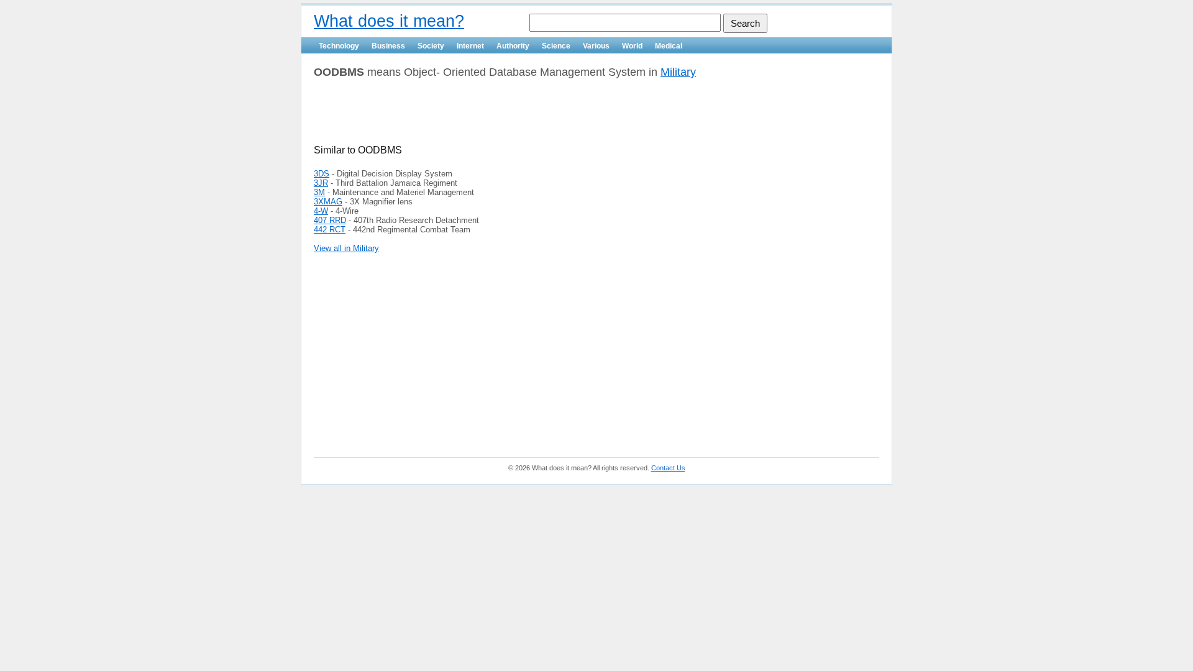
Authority (512, 46)
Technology (339, 46)
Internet (470, 46)
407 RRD (330, 220)
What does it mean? (389, 21)
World (632, 46)
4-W (321, 211)
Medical (668, 46)
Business (388, 46)
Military (678, 72)
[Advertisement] (459, 116)
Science (556, 46)
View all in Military (346, 248)
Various (596, 46)
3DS (321, 173)
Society (431, 46)
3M (319, 192)
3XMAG (328, 201)
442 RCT (329, 229)
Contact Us (668, 468)
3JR (321, 183)
